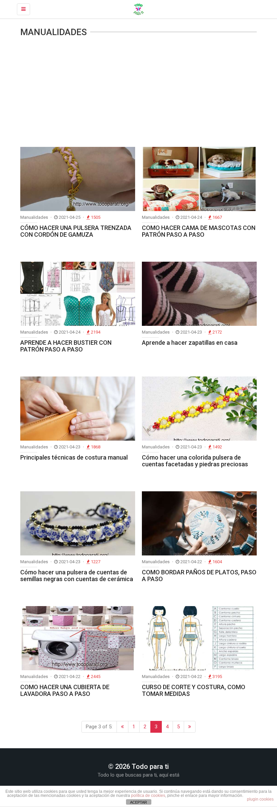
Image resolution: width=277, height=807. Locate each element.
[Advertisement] (138, 93)
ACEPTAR (138, 802)
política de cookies (148, 795)
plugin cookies (260, 799)
